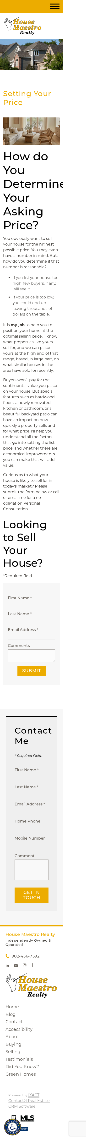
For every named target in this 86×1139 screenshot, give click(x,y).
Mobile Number (30, 838)
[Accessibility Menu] (12, 1127)
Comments (19, 645)
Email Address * (23, 630)
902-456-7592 (25, 956)
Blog (10, 1014)
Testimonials (19, 1059)
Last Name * (20, 614)
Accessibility (19, 1029)
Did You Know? (22, 1066)
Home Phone (27, 821)
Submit (31, 670)
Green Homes (20, 1074)
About (12, 1036)
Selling (12, 1051)
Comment (25, 856)
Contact (14, 1021)
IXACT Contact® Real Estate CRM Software (29, 1101)
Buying (13, 1044)
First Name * (20, 598)
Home (12, 1006)
